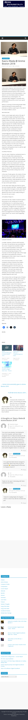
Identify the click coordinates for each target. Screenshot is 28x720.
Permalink (12, 428)
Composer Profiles (5, 584)
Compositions (4, 586)
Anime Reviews (4, 582)
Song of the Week (5, 606)
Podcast (3, 602)
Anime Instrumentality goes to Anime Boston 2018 (6, 353)
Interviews (3, 597)
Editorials (3, 591)
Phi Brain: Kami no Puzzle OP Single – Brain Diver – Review (7, 369)
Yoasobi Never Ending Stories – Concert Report (12, 656)
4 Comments (16, 66)
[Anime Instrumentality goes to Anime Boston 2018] (7, 348)
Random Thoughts (5, 604)
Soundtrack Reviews (5, 610)
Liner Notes (3, 599)
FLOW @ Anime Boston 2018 (17, 393)
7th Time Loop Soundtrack (7, 658)
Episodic (3, 593)
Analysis (3, 580)
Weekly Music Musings (6, 613)
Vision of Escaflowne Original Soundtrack (10, 668)
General (2, 595)
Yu (11, 66)
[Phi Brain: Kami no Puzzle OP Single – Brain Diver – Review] (7, 364)
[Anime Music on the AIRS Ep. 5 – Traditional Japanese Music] (18, 348)
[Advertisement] (14, 22)
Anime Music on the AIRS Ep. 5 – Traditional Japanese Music (18, 353)
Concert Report (6, 58)
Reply (24, 450)
